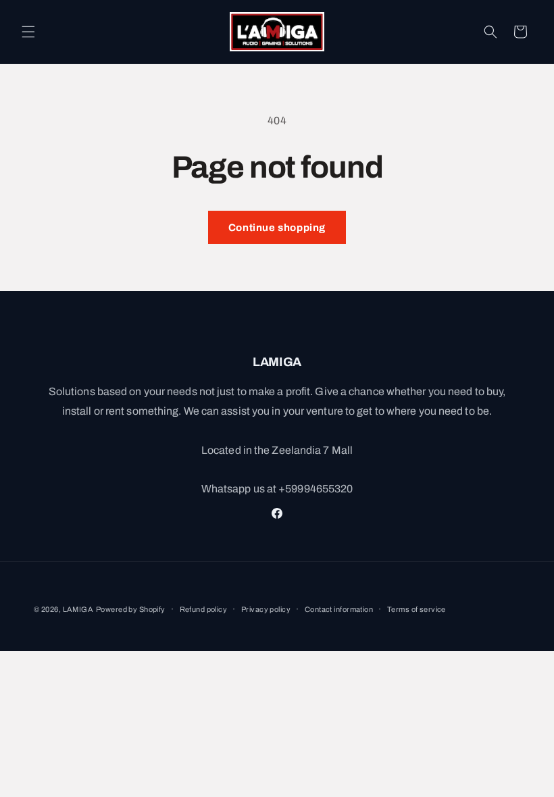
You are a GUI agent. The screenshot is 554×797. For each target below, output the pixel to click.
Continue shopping (277, 227)
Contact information (339, 609)
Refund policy (204, 609)
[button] (28, 32)
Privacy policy (266, 609)
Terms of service (416, 609)
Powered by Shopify (131, 609)
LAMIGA (78, 609)
